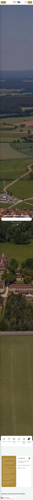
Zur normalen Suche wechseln (16, 222)
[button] (16, 225)
